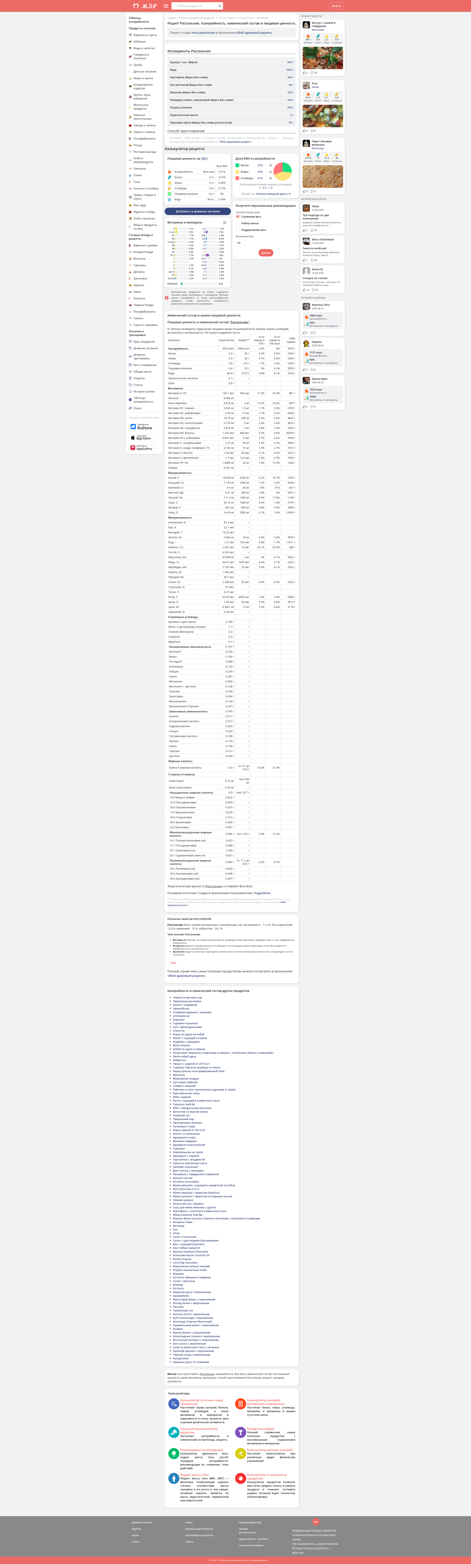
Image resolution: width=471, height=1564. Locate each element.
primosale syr (181, 1016)
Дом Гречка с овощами (188, 1170)
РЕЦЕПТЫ (136, 1529)
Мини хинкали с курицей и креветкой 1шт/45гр (204, 1185)
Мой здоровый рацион (254, 33)
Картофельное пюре (186, 1093)
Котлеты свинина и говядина (192, 1277)
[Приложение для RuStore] (144, 426)
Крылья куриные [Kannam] (190, 1251)
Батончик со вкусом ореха (190, 1111)
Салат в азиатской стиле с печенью (196, 1347)
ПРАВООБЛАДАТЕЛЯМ (250, 1522)
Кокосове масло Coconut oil (191, 1255)
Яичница (178, 1225)
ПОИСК (189, 1522)
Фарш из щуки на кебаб (188, 1034)
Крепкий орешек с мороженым (193, 1351)
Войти (336, 6)
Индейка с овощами (186, 1041)
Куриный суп (181, 1115)
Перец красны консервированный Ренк (199, 1071)
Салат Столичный (184, 1237)
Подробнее (262, 893)
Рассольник (262, 17)
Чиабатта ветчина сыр (187, 997)
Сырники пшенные (185, 1023)
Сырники (179, 1148)
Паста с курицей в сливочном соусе (196, 1100)
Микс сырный (182, 1097)
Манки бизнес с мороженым (191, 1332)
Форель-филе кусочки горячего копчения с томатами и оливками (216, 1218)
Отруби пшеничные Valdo (190, 1270)
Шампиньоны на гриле (188, 1152)
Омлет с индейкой (185, 1005)
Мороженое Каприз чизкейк (191, 1266)
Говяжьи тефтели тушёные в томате (196, 1067)
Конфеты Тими (182, 1222)
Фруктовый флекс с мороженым (194, 1299)
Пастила (178, 1306)
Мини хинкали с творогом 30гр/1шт (196, 1192)
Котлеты (178, 1288)
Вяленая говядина (185, 1141)
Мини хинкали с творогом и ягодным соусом (202, 1196)
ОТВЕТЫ (189, 1541)
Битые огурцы (182, 1259)
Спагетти (179, 1030)
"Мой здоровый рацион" (235, 141)
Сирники (178, 1019)
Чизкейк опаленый (185, 1167)
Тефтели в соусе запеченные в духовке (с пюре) (204, 1089)
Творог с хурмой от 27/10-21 (191, 1063)
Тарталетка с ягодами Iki (189, 1159)
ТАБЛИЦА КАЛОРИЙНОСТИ (199, 1529)
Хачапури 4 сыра (184, 1126)
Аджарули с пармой (186, 1156)
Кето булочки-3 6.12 (186, 1189)
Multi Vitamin (181, 1045)
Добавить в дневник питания (198, 211)
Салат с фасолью (184, 1281)
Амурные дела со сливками (191, 1362)
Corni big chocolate (185, 1262)
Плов (176, 1233)
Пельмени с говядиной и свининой (196, 1174)
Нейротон (179, 1060)
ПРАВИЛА (258, 1545)
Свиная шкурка (183, 1200)
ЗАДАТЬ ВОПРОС (247, 1539)
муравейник (181, 1295)
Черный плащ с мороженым (191, 1354)
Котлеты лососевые (186, 1181)
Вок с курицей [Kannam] (188, 1244)
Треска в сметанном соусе (190, 1163)
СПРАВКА (243, 1529)
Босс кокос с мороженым (189, 1343)
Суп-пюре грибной (185, 1082)
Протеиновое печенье (187, 1122)
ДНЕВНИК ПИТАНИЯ (142, 1522)
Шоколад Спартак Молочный (192, 1321)
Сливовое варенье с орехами (192, 1012)
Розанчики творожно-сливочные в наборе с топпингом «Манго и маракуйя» (223, 1052)
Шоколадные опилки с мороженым (196, 1336)
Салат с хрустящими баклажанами (195, 1240)
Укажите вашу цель (248, 212)
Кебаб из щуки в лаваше (189, 1049)
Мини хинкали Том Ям (187, 1214)
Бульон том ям (182, 1178)
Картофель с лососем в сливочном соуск (200, 1211)
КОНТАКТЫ (262, 1539)
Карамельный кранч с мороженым (196, 1325)
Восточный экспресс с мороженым (196, 1340)
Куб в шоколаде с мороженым (193, 1318)
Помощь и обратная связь (144, 417)
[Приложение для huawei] (144, 447)
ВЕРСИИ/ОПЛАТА (247, 1532)
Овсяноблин (181, 1008)
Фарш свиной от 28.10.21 (189, 1130)
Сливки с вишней (184, 1086)
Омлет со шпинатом (186, 1133)
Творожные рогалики (187, 1001)
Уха (175, 1229)
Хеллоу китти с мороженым (191, 1314)
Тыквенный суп (183, 1310)
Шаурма (178, 1273)
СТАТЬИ (135, 1541)
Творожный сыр (183, 1119)
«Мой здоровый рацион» (186, 976)
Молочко (179, 1075)
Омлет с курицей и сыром (190, 1038)
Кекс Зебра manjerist (186, 1248)
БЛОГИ (135, 1535)
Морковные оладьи (186, 1078)
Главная (171, 17)
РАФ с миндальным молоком (192, 1108)
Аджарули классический (189, 1144)
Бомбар (178, 1284)
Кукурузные (181, 1358)
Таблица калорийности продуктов (197, 17)
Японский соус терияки (188, 1203)
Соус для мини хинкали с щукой (194, 1207)
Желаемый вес (245, 236)
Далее (265, 253)
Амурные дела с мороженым (192, 1292)
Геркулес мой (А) (184, 1104)
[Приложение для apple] (144, 437)
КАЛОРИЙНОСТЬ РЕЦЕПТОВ (199, 1535)
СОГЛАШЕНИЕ (246, 1545)
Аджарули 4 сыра (184, 1137)
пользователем (203, 33)
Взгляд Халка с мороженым (191, 1303)
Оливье (178, 1329)
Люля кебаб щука (184, 1056)
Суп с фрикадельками (187, 1027)
